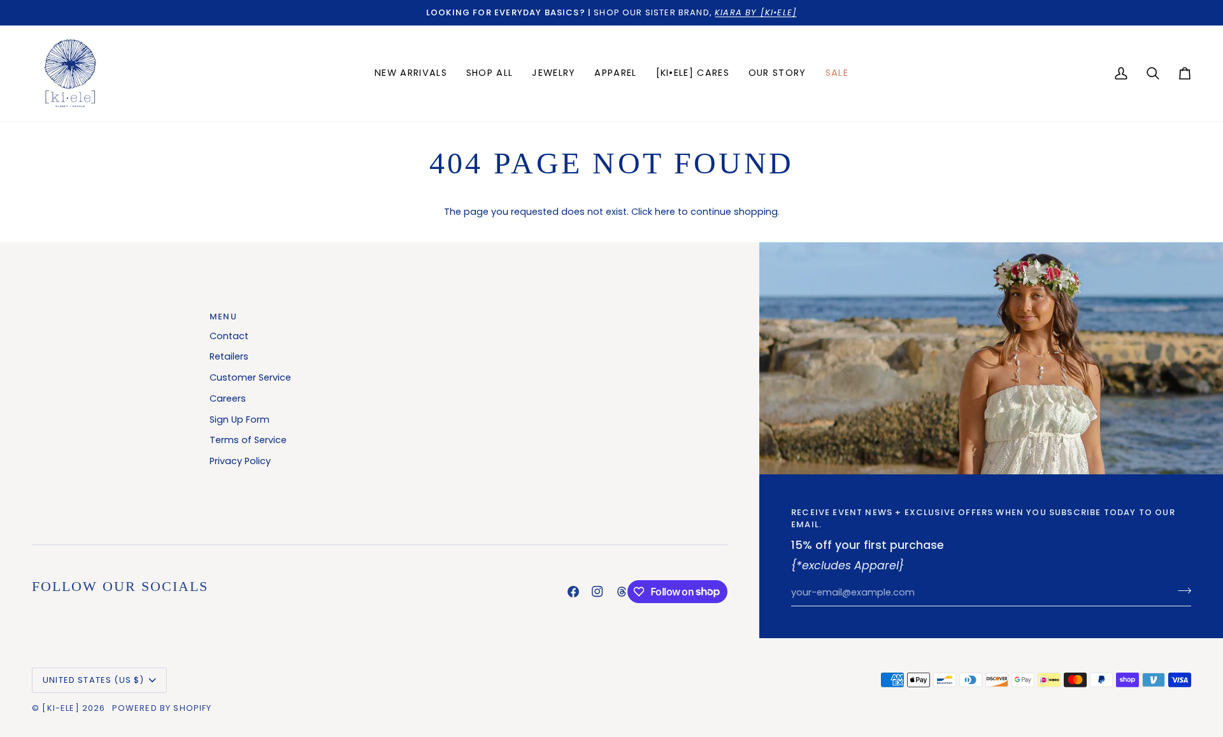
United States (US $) (93, 680)
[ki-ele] (60, 708)
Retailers (229, 356)
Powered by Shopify (162, 708)
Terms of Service (248, 440)
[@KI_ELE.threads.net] (621, 591)
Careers (228, 398)
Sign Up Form (239, 419)
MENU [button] (223, 316)
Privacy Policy (240, 461)
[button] (553, 73)
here (665, 211)
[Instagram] (597, 591)
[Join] (1180, 591)
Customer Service (250, 377)
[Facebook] (573, 591)
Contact (229, 336)
